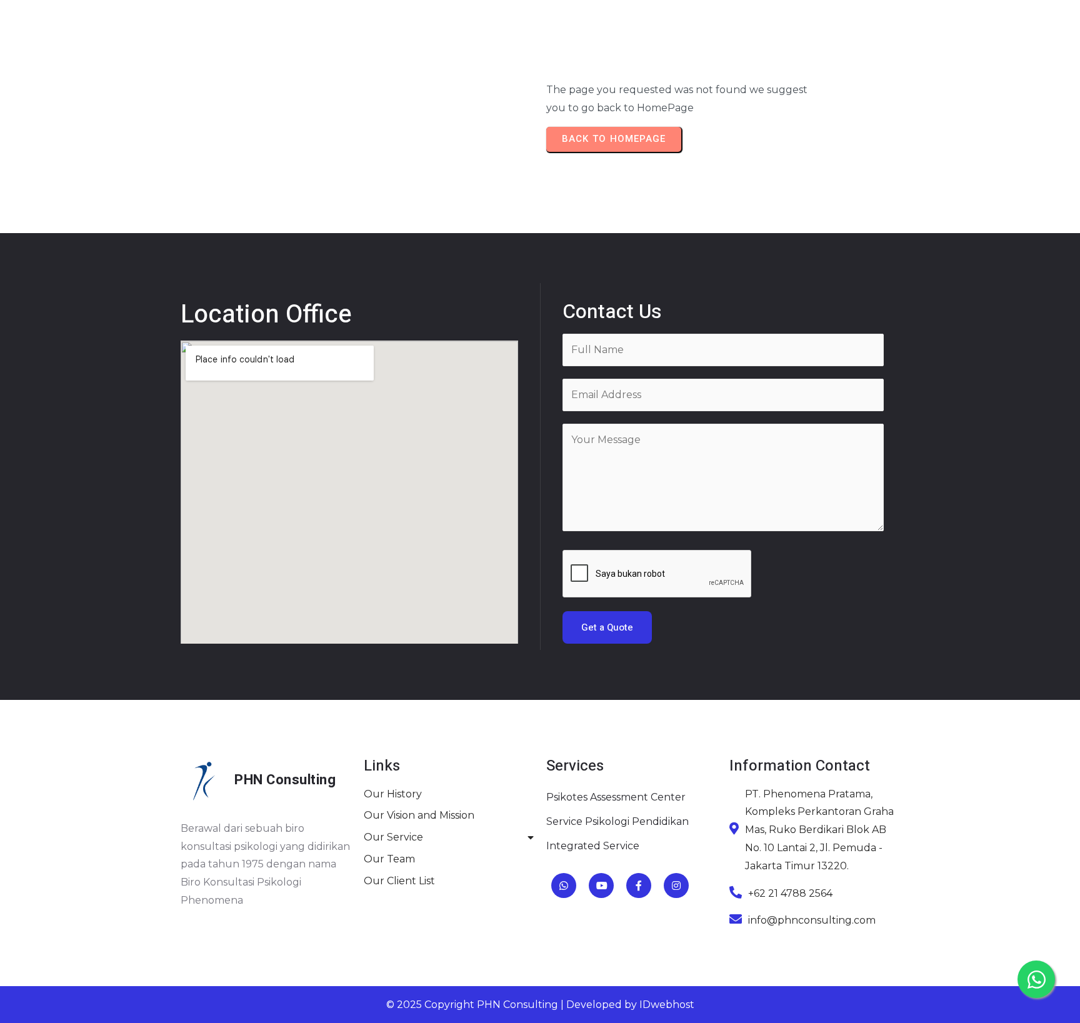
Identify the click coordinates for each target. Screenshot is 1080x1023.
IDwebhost (666, 1005)
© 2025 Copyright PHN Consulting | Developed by (512, 1005)
